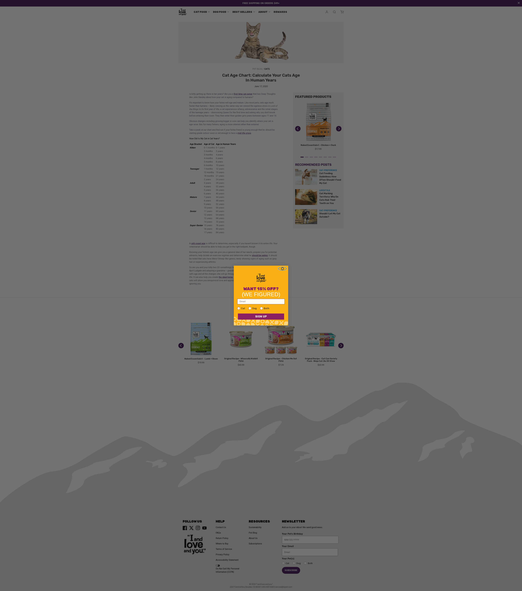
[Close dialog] (282, 268)
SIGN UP (261, 316)
